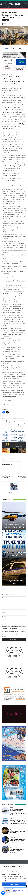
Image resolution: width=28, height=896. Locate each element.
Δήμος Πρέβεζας (7, 464)
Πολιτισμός (12, 837)
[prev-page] (3, 589)
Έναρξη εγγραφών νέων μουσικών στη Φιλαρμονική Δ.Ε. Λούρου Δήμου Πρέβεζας (14, 554)
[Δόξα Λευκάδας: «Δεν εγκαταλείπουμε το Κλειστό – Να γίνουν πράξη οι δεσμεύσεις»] (5, 849)
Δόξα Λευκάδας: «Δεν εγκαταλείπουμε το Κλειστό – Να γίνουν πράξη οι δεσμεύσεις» (18, 850)
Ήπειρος (14, 578)
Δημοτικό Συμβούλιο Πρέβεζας (11, 467)
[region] (14, 880)
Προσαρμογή (14, 888)
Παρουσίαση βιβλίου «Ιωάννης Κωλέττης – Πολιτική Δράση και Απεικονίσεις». (6, 475)
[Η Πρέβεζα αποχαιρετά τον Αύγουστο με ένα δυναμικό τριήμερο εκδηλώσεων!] (5, 840)
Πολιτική (5, 20)
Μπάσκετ (12, 846)
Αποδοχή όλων (14, 884)
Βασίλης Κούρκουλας (9, 23)
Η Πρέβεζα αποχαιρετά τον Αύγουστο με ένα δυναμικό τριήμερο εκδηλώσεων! (17, 841)
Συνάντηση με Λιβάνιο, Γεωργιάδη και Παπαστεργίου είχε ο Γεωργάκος (21, 475)
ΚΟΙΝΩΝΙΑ (13, 522)
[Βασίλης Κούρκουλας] (3, 24)
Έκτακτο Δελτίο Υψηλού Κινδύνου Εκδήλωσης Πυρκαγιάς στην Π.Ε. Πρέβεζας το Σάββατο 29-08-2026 (14, 526)
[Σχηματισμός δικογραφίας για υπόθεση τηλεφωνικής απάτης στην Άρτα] (14, 572)
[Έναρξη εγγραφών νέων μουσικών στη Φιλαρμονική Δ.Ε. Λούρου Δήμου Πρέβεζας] (14, 544)
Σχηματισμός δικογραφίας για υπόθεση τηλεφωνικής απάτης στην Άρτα (14, 582)
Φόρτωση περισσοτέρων (13, 855)
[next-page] (5, 589)
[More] (20, 48)
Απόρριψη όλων (14, 892)
